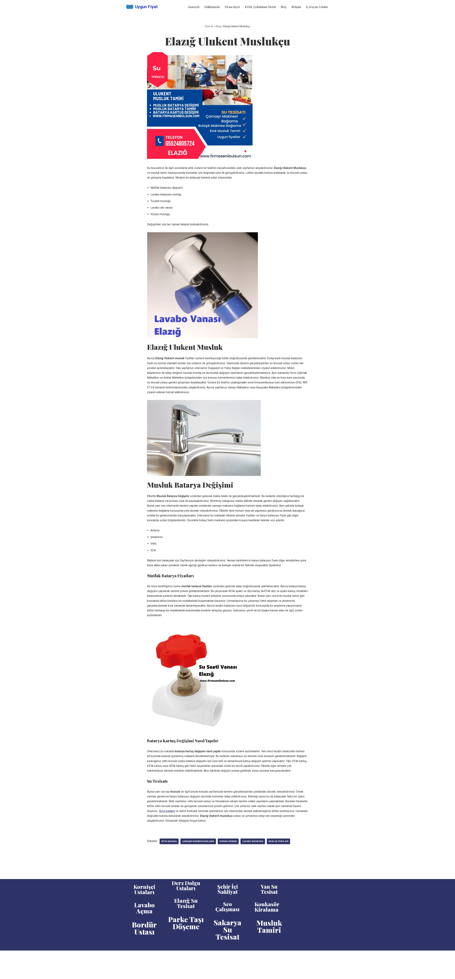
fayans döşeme (228, 841)
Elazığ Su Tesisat (186, 903)
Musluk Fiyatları (278, 841)
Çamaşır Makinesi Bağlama (198, 841)
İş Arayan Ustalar (317, 7)
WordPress (142, 955)
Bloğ (284, 7)
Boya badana (167, 811)
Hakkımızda (212, 7)
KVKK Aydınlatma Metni (260, 7)
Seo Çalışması (227, 906)
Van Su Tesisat (269, 889)
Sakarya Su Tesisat (227, 929)
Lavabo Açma (144, 908)
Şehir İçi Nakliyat (227, 889)
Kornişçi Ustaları (144, 889)
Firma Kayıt (232, 7)
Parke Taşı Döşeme (186, 922)
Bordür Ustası (144, 928)
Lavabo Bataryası (252, 841)
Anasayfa (193, 7)
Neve (129, 955)
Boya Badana (169, 841)
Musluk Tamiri (269, 926)
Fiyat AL (209, 26)
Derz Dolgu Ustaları (186, 886)
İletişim (296, 7)
